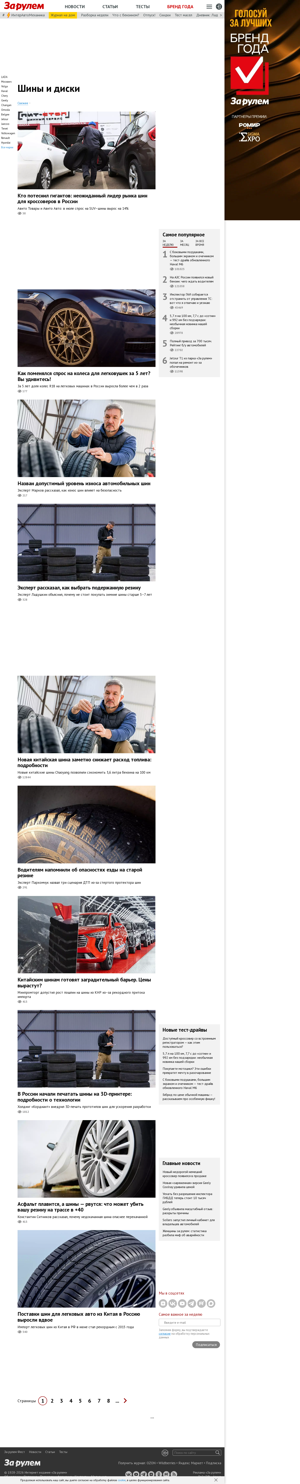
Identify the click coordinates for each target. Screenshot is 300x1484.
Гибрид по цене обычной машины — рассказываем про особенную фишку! (189, 1096)
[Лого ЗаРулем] (24, 6)
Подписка (213, 1463)
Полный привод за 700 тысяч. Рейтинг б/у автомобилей (191, 343)
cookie (122, 1480)
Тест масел (183, 15)
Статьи (110, 6)
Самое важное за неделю (180, 1314)
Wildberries (167, 1463)
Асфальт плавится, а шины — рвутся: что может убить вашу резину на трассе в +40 (80, 1206)
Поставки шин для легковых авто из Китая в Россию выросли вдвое (79, 1316)
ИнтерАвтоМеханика (28, 15)
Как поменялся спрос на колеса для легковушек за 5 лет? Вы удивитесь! (84, 376)
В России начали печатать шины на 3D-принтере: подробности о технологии (75, 1096)
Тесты (143, 6)
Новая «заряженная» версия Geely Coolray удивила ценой (187, 1185)
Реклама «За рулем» (207, 1472)
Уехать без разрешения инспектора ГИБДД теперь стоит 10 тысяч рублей (187, 1198)
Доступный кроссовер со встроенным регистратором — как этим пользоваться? (189, 1042)
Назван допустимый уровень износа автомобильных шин (84, 483)
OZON (151, 1463)
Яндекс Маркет (190, 1463)
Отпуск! (149, 15)
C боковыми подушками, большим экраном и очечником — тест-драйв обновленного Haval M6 (192, 258)
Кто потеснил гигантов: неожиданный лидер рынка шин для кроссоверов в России (82, 198)
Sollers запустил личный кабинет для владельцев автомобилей (189, 1222)
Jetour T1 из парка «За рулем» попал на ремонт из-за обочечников (191, 362)
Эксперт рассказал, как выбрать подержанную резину (79, 587)
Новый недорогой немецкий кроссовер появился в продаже (185, 1173)
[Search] (218, 1453)
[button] (216, 1480)
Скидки (165, 15)
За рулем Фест (14, 1452)
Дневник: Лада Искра (213, 15)
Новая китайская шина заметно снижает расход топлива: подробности (84, 762)
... (117, 1400)
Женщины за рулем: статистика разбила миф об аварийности (185, 1233)
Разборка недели (94, 15)
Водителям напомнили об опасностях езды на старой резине (80, 872)
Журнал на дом (63, 15)
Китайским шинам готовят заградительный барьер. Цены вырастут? (84, 982)
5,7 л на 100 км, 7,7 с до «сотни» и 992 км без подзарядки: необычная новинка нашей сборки (193, 321)
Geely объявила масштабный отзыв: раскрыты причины (188, 1211)
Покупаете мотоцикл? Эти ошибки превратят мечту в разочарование (187, 1070)
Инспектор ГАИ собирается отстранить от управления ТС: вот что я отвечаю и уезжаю (191, 298)
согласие (165, 1334)
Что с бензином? (125, 15)
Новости (75, 6)
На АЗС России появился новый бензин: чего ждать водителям (191, 279)
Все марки (7, 147)
